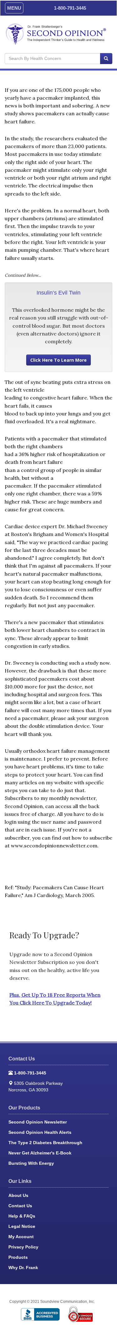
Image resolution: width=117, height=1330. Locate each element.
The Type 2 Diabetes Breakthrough (45, 1142)
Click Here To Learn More (58, 360)
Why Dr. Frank (23, 1267)
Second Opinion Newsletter (37, 1121)
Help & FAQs (21, 1215)
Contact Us (20, 1205)
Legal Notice (21, 1226)
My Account (21, 1236)
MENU (14, 8)
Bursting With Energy (31, 1163)
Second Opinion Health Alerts (39, 1132)
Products (18, 1257)
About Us (18, 1195)
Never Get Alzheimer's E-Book (39, 1152)
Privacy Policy (23, 1246)
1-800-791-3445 (70, 8)
